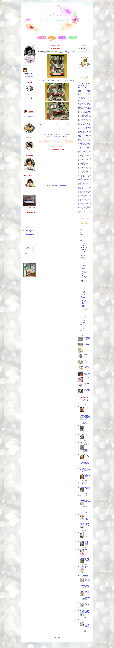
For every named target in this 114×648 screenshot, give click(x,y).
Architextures (80, 163)
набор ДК (85, 172)
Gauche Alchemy (87, 136)
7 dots (85, 114)
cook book (80, 148)
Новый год (82, 94)
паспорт (79, 211)
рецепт (87, 191)
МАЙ (79, 202)
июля (82, 251)
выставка (83, 207)
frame (87, 135)
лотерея (79, 210)
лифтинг (82, 188)
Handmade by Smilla (84, 558)
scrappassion (85, 406)
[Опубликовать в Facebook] (68, 134)
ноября (82, 243)
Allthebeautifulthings (84, 495)
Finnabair (83, 182)
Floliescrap (84, 482)
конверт (79, 151)
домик (79, 187)
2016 (81, 240)
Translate (88, 49)
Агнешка (87, 200)
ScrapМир (84, 93)
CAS (82, 111)
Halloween (84, 118)
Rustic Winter (80, 196)
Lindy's (84, 100)
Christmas (81, 96)
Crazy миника (47, 52)
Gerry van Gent (84, 500)
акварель (80, 131)
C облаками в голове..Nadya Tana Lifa (84, 576)
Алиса (79, 136)
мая (82, 314)
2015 (81, 324)
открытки (55, 136)
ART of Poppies (84, 255)
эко (84, 148)
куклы (88, 155)
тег (83, 180)
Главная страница (57, 179)
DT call (87, 192)
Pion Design (82, 175)
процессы (87, 212)
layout (79, 105)
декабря (83, 241)
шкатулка (86, 158)
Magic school (87, 195)
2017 (81, 238)
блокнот (89, 108)
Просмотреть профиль (29, 76)
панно (87, 134)
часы (90, 172)
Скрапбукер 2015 (87, 203)
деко (88, 207)
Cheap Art (86, 105)
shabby (86, 112)
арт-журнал (88, 127)
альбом (80, 97)
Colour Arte (87, 180)
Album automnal (85, 483)
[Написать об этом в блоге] (66, 134)
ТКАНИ (81, 186)
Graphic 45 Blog (84, 468)
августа (82, 249)
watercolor (82, 138)
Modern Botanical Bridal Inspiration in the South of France (85, 402)
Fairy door (87, 435)
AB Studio (87, 162)
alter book (89, 183)
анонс (81, 204)
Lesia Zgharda (81, 154)
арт (88, 144)
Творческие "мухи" (84, 425)
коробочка (88, 111)
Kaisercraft (81, 195)
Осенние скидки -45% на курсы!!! (87, 579)
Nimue (88, 148)
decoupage (85, 184)
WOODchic (88, 115)
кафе (85, 208)
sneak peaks (84, 168)
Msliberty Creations (84, 523)
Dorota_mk (84, 434)
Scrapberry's (80, 147)
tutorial (86, 120)
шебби (82, 108)
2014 (81, 326)
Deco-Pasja (84, 474)
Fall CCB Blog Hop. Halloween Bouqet (87, 373)
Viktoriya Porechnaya (30, 73)
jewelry (85, 199)
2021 (81, 231)
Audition (81, 192)
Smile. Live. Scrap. (85, 591)
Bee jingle (87, 488)
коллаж (79, 180)
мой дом (84, 210)
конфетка (80, 121)
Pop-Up (86, 128)
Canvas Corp (81, 107)
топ (90, 191)
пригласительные (87, 156)
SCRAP (65, 136)
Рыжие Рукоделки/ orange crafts (84, 611)
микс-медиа (81, 88)
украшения (82, 152)
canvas (82, 124)
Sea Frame (83, 294)
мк (90, 114)
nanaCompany (84, 462)
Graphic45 (81, 103)
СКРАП (59, 136)
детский (79, 179)
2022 (81, 229)
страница (80, 101)
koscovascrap (85, 541)
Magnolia (80, 164)
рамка (85, 119)
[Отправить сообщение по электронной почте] (63, 134)
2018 (81, 236)
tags (79, 129)
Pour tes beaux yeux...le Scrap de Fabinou (85, 443)
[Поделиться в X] (67, 134)
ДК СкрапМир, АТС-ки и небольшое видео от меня (84, 301)
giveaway (81, 199)
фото (81, 158)
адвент (79, 178)
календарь (88, 131)
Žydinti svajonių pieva (85, 487)
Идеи (79, 160)
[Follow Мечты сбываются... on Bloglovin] (29, 98)
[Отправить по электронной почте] (65, 134)
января (82, 322)
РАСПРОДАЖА (86, 176)
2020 (81, 232)
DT (78, 182)
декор (82, 134)
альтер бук (87, 186)
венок (88, 178)
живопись (82, 155)
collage (81, 184)
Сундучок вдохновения (85, 620)
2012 (81, 330)
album (89, 99)
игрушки (80, 119)
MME (87, 163)
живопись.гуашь (86, 179)
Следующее (41, 179)
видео (81, 206)
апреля (82, 316)
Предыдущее (72, 179)
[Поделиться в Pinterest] (69, 134)
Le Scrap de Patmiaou (85, 585)
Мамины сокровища (85, 202)
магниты (87, 188)
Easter (86, 125)
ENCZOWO (84, 549)
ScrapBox (87, 196)
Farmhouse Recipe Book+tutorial (84, 258)
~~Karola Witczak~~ (84, 566)
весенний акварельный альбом (87, 535)
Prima (86, 104)
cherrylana (87, 159)
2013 (81, 328)
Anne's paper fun (85, 454)
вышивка (89, 132)
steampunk (88, 154)
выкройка (85, 206)
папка (88, 210)
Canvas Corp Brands (86, 110)
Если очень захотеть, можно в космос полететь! (83, 290)
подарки (80, 156)
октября (83, 245)
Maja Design (86, 164)
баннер (84, 178)
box (81, 112)
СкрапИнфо (80, 203)
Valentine (83, 123)
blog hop (84, 167)
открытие (87, 147)
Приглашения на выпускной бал (87, 338)
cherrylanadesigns (81, 143)
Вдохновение (85, 514)
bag (79, 167)
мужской (85, 151)
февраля (83, 320)
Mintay (86, 129)
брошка (87, 171)
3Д (90, 158)
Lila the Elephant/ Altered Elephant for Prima (87, 527)
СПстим (81, 140)
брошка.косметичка (87, 204)
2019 (81, 234)
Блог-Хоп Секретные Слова (86, 367)
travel (89, 168)
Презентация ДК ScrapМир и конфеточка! (84, 309)
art (82, 91)
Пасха (79, 114)
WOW (84, 183)
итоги (83, 187)
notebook (82, 116)
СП (86, 97)
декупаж (89, 116)
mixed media (82, 87)
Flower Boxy (87, 550)
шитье (89, 107)
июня (82, 313)
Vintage (89, 123)
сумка (89, 151)
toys (81, 128)
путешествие (82, 191)
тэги (82, 115)
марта (82, 318)
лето (88, 208)
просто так (88, 121)
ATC (88, 152)
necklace (82, 200)
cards (62, 136)
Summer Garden (85, 496)
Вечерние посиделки (85, 415)
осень (87, 140)
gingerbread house (85, 532)
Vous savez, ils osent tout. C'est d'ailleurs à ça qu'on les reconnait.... (87, 448)
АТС (90, 184)
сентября (83, 247)
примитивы (80, 162)
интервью (80, 208)
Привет (87, 426)
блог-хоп (86, 160)
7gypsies (82, 132)
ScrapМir (80, 99)
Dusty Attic (82, 159)
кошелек (80, 172)
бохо (81, 171)
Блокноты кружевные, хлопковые (87, 543)
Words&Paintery (87, 139)
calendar (80, 135)
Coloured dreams (85, 602)
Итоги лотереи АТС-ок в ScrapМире (84, 281)
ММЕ (51, 136)
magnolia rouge (84, 399)
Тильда (80, 127)
